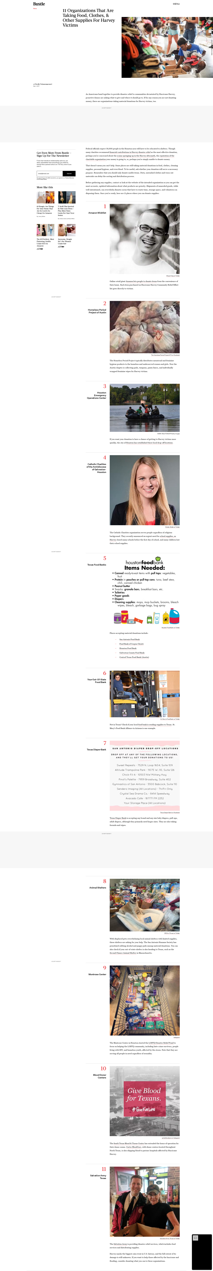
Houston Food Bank (127, 648)
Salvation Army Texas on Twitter (170, 1238)
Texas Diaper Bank (118, 818)
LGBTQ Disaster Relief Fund (161, 1043)
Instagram (177, 1037)
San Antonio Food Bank (129, 639)
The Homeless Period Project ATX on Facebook (165, 355)
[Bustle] (39, 4)
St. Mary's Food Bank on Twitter (170, 719)
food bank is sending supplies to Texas (155, 724)
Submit (69, 174)
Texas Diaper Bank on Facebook (170, 813)
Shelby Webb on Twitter (172, 527)
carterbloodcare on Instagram (171, 1138)
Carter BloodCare (133, 1147)
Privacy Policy (43, 179)
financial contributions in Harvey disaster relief (130, 152)
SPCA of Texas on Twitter (172, 933)
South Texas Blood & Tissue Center (129, 1143)
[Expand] (194, 1236)
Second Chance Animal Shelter (123, 953)
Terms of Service (69, 178)
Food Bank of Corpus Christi (131, 644)
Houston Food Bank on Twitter (171, 628)
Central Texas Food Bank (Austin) (134, 657)
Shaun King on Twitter (173, 276)
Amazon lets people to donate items (141, 281)
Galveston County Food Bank (131, 652)
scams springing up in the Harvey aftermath (136, 155)
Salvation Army (120, 1244)
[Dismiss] (209, 1236)
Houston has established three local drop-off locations (149, 442)
